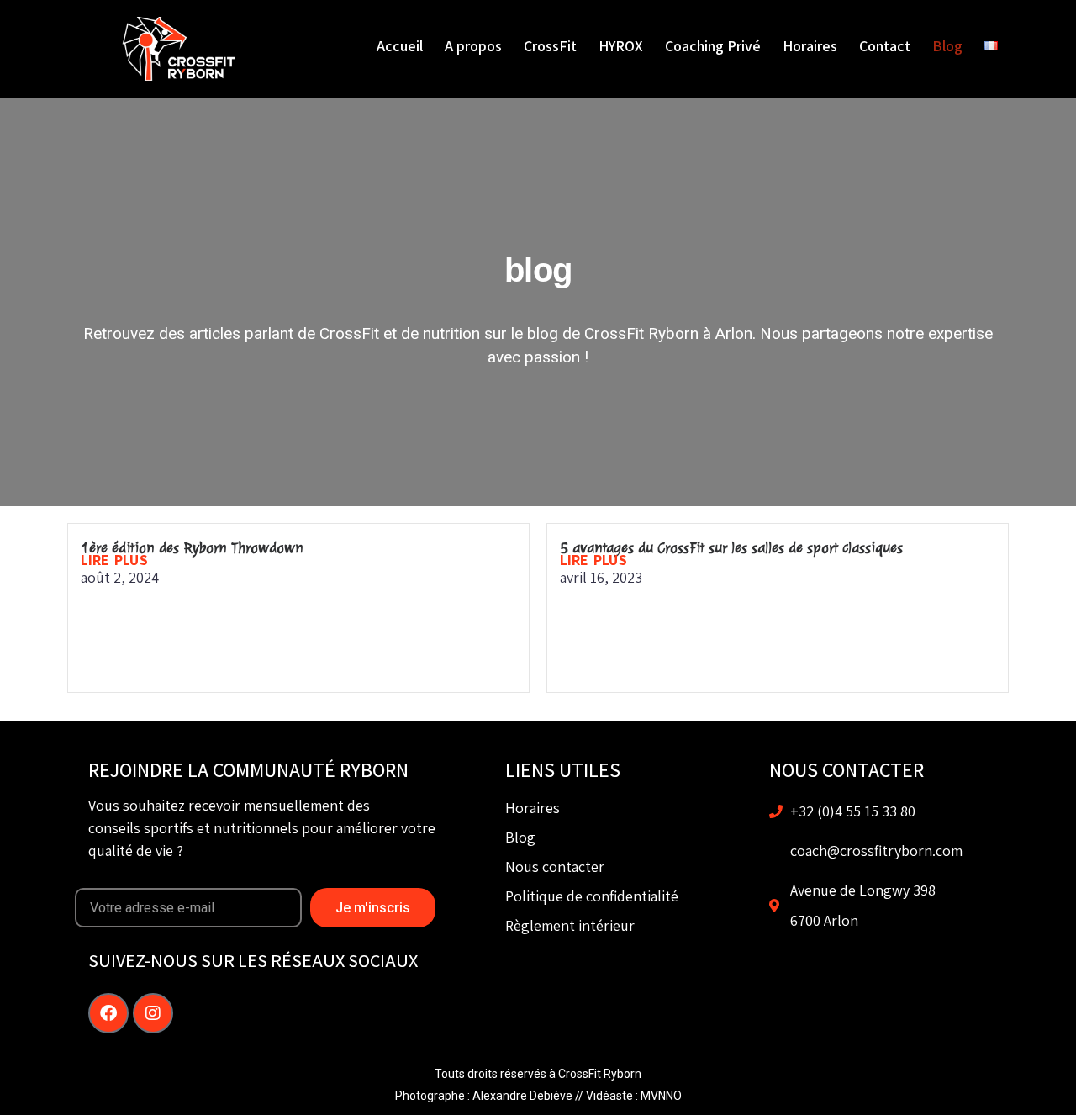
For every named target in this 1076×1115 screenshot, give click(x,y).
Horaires (810, 45)
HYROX (621, 45)
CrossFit (550, 45)
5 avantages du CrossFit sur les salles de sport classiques (731, 547)
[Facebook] (108, 1013)
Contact (884, 45)
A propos (473, 45)
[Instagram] (153, 1013)
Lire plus (114, 560)
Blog (947, 45)
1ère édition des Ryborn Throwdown (192, 547)
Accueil (400, 45)
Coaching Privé (713, 45)
